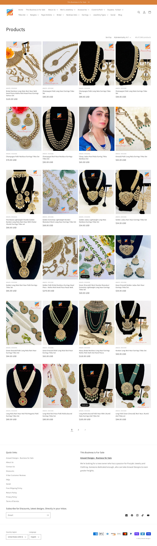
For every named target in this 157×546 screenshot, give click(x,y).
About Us (9, 462)
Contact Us (10, 466)
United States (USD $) (15, 537)
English (33, 537)
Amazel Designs (145, 538)
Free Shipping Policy (14, 488)
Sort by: (109, 37)
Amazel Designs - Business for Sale (19, 458)
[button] (139, 12)
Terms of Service (12, 501)
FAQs (8, 480)
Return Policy (11, 493)
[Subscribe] (47, 515)
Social (8, 484)
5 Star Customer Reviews (16, 475)
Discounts (10, 471)
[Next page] (85, 429)
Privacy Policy (11, 497)
